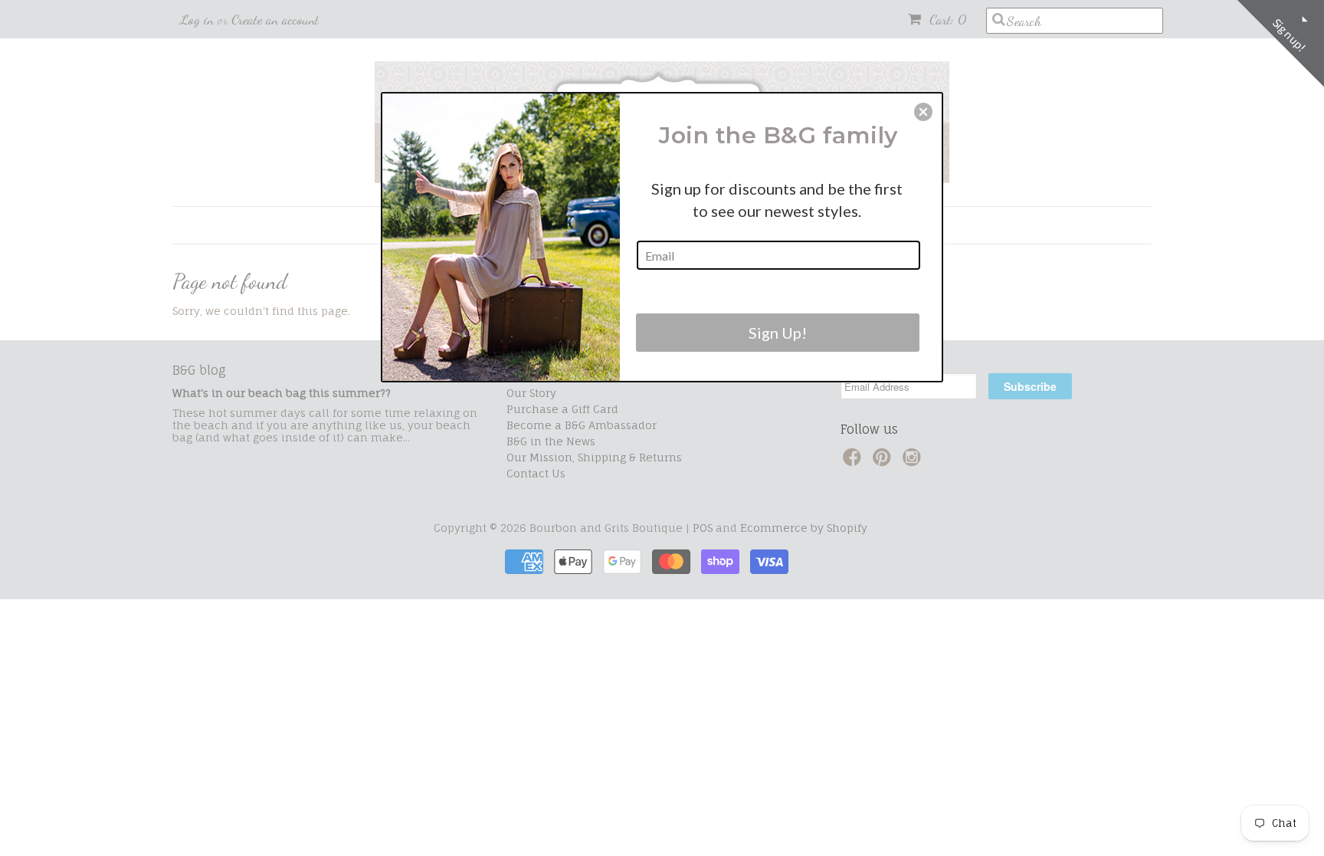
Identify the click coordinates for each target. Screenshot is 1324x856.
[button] (923, 112)
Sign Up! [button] (778, 332)
